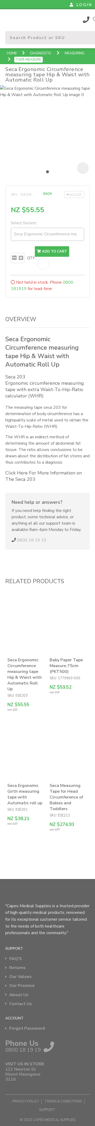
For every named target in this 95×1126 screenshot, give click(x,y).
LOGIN (84, 4)
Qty (31, 257)
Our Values (20, 976)
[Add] (21, 258)
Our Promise (22, 985)
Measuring (74, 53)
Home (12, 53)
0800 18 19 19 (86, 19)
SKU (14, 194)
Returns (17, 967)
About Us (18, 994)
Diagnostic (40, 53)
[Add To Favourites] (43, 264)
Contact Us (20, 1003)
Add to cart (54, 251)
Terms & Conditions (63, 1101)
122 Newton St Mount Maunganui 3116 (22, 1074)
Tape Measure (28, 59)
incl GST (76, 194)
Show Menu (8, 19)
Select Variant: (24, 222)
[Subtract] (14, 258)
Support (47, 1110)
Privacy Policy (25, 1101)
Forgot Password (27, 1028)
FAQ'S (15, 958)
